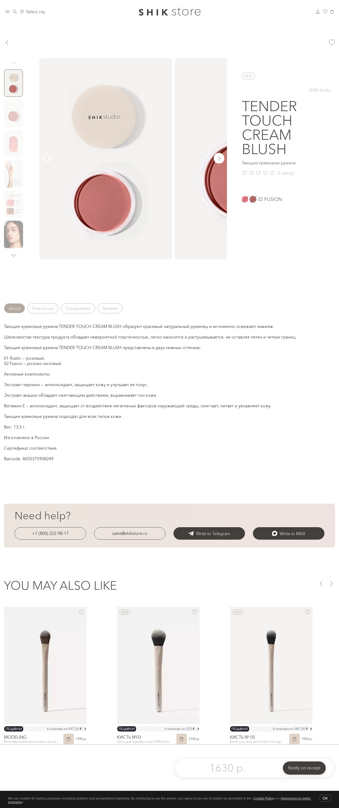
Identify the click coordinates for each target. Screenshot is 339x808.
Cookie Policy (264, 798)
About (14, 308)
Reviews (110, 308)
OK (325, 798)
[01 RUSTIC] (245, 199)
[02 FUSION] (253, 199)
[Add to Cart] (68, 739)
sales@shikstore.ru (129, 533)
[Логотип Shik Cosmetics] (169, 12)
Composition (78, 308)
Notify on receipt (304, 767)
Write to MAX (292, 533)
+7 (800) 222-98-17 (50, 533)
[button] (13, 255)
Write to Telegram (213, 533)
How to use (43, 308)
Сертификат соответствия (30, 448)
